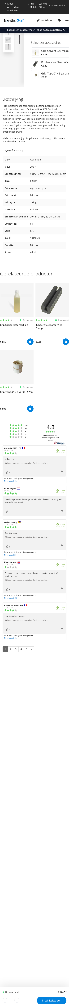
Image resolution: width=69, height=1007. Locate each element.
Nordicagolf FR (10, 481)
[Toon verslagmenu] (62, 472)
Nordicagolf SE (10, 555)
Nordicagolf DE (10, 598)
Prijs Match (33, 5)
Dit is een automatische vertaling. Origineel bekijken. (26, 463)
